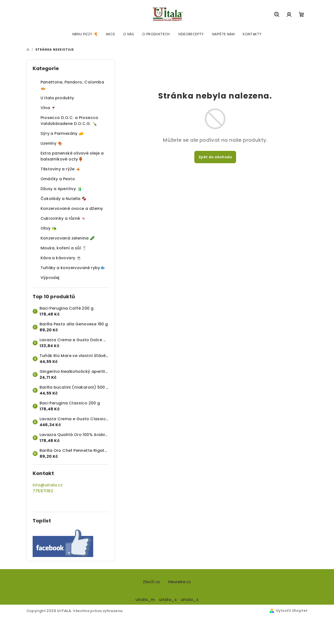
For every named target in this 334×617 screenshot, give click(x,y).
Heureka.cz (179, 582)
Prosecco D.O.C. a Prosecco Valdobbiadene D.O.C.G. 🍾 (69, 120)
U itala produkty (57, 98)
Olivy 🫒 (49, 228)
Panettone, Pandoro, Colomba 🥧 (72, 85)
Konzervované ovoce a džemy (72, 208)
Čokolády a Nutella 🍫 (64, 198)
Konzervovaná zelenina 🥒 (68, 238)
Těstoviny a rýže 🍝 (61, 169)
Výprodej (50, 277)
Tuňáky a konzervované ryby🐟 (73, 268)
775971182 (43, 491)
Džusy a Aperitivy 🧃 (61, 189)
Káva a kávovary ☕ (61, 258)
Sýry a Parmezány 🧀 (62, 133)
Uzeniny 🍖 (52, 143)
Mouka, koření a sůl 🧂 (64, 248)
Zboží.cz (151, 582)
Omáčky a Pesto (58, 179)
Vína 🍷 (48, 108)
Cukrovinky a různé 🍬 (63, 218)
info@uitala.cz (48, 485)
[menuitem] (85, 34)
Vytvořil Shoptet (292, 610)
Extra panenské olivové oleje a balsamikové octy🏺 (72, 156)
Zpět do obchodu (215, 157)
